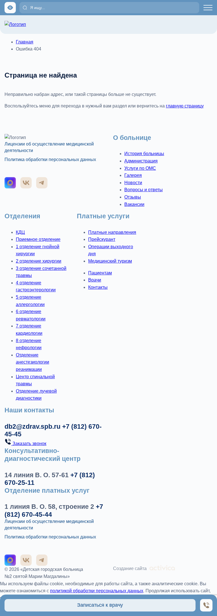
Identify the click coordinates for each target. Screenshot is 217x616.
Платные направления (112, 232)
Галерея (133, 175)
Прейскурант (101, 239)
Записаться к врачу (100, 605)
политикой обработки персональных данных (96, 590)
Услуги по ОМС (140, 168)
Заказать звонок (28, 443)
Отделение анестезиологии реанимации (32, 362)
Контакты (98, 287)
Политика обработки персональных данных (50, 159)
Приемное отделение (38, 239)
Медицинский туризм (110, 261)
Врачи (94, 280)
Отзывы (132, 197)
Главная (24, 41)
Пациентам (100, 272)
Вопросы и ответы (143, 189)
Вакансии (134, 204)
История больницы (144, 153)
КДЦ (20, 232)
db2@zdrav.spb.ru (32, 426)
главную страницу (185, 106)
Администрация (141, 161)
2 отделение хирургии (38, 261)
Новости (133, 182)
